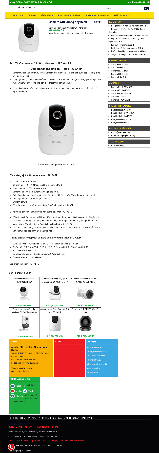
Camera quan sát (95, 347)
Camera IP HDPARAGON (121, 87)
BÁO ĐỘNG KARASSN (120, 132)
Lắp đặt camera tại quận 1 (122, 45)
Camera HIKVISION (119, 64)
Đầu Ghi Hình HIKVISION (121, 116)
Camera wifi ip (94, 368)
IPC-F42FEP (34, 264)
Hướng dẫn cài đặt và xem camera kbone (129, 51)
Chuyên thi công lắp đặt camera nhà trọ (128, 54)
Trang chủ (17, 15)
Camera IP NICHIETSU (121, 93)
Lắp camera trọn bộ (69, 15)
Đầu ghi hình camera (97, 351)
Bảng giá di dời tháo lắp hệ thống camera (128, 26)
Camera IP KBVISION (120, 100)
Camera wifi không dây (97, 15)
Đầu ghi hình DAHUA (120, 122)
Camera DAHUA (118, 67)
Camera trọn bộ (94, 360)
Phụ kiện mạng (117, 145)
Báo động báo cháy (96, 356)
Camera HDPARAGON (120, 71)
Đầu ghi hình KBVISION (121, 110)
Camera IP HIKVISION (120, 90)
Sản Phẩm (46, 15)
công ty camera (25, 368)
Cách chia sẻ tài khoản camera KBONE (127, 48)
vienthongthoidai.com (31, 257)
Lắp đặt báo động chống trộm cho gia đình (129, 35)
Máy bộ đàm (93, 372)
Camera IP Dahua (118, 96)
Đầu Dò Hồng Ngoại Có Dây (123, 136)
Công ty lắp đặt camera (22, 451)
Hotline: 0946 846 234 (138, 2)
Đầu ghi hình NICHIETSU (121, 119)
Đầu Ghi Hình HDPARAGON (122, 113)
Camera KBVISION (119, 77)
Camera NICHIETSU (119, 74)
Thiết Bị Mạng (121, 15)
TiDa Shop (19, 445)
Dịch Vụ (32, 15)
